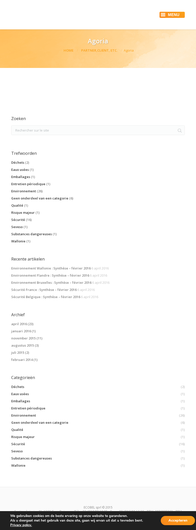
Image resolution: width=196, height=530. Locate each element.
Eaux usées (20, 169)
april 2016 (19, 324)
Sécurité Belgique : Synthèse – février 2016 (45, 297)
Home (69, 50)
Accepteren (177, 520)
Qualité (17, 205)
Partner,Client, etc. (99, 50)
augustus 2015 (22, 345)
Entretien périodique (28, 184)
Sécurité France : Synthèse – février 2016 (44, 289)
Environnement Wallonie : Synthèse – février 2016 (51, 268)
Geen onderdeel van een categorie (39, 198)
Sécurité (18, 219)
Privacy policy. (21, 525)
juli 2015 (17, 352)
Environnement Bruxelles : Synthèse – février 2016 (51, 282)
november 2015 (23, 338)
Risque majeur (23, 212)
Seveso (17, 227)
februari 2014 (22, 359)
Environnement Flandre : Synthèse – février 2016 (50, 275)
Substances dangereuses (31, 234)
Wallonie (18, 241)
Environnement (23, 191)
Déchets (17, 162)
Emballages (20, 176)
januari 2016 (21, 331)
